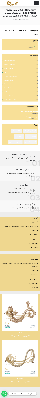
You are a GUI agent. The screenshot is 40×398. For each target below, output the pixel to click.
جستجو (35, 40)
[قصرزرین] (12, 3)
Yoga (5, 92)
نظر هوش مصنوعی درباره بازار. (29, 111)
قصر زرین (18, 136)
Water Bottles (8, 88)
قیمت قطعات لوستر (10, 99)
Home (27, 19)
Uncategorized (8, 84)
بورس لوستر (31, 136)
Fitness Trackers (9, 68)
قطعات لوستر (30, 141)
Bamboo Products (9, 61)
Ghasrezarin (20, 394)
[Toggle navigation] (36, 3)
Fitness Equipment (9, 65)
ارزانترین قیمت (30, 130)
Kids (5, 72)
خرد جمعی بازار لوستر (32, 117)
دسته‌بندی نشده (8, 96)
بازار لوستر (16, 130)
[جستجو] (34, 47)
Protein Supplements (10, 76)
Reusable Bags (8, 80)
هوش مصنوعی (15, 141)
